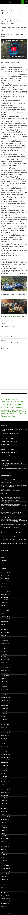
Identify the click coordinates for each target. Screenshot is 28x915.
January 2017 (4, 613)
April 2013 (3, 719)
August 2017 (4, 599)
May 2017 (3, 605)
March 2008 (3, 863)
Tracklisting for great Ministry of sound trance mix (12, 436)
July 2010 (3, 800)
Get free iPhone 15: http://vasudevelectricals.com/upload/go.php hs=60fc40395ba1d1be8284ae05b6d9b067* (11, 504)
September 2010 (4, 795)
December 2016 (4, 616)
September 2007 (4, 876)
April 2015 (3, 654)
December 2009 (4, 814)
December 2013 (4, 697)
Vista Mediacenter (4, 416)
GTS (22, 401)
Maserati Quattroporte (5, 410)
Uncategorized (4, 7)
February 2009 (4, 838)
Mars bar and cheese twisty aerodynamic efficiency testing (14, 521)
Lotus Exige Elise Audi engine (14, 408)
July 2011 (3, 768)
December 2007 (4, 868)
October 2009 (4, 819)
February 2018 (4, 589)
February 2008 (4, 865)
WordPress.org (4, 562)
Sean (2, 482)
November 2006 (4, 901)
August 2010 (4, 797)
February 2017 (4, 610)
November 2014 (4, 667)
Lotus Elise (3, 407)
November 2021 (4, 572)
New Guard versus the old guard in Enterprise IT (12, 463)
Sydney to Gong (7, 415)
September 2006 (4, 906)
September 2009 (4, 822)
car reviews (16, 399)
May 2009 (3, 833)
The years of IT (8, 482)
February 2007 (4, 895)
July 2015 (3, 646)
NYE (10, 410)
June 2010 (3, 803)
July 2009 (3, 827)
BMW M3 (11, 399)
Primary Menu (26, 2)
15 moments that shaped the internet (9, 433)
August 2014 (4, 675)
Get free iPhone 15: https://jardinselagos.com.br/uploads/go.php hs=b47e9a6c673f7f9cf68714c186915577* (11, 497)
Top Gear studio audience (20, 415)
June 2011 (3, 770)
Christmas (4, 401)
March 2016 (3, 629)
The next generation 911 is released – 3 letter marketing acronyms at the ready (13, 540)
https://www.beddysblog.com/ (8, 532)
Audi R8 (11, 397)
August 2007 (4, 879)
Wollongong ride (5, 460)
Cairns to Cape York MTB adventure (9, 441)
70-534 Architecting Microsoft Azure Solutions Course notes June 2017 (13, 507)
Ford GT (19, 401)
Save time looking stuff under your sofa (10, 465)
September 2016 (4, 621)
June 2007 (3, 884)
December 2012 (4, 730)
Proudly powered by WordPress (7, 913)
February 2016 (4, 632)
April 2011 (3, 776)
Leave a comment (17, 15)
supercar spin (21, 413)
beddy (11, 15)
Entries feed (3, 557)
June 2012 (3, 741)
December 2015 (4, 637)
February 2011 (4, 781)
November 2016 (4, 618)
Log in (2, 554)
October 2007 (4, 873)
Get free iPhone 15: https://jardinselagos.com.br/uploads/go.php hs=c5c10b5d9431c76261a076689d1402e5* (11, 491)
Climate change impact (6, 457)
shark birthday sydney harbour (6, 413)
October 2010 (4, 792)
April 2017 (3, 608)
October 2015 (4, 643)
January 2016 (4, 635)
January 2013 (4, 727)
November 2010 (4, 789)
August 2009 (4, 825)
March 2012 (3, 746)
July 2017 (3, 602)
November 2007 (4, 871)
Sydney (2, 415)
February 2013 (4, 724)
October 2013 (4, 703)
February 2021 (4, 575)
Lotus (25, 406)
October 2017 (4, 594)
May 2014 (3, 684)
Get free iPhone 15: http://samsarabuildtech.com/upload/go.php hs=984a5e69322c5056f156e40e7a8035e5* (11, 519)
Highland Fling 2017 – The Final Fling (9, 452)
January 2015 (4, 662)
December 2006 (4, 898)
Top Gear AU (14, 415)
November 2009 (4, 816)
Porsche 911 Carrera (19, 410)
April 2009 (3, 835)
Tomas (2, 539)
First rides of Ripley (5, 455)
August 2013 (4, 708)
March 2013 (3, 722)
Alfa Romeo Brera (4, 397)
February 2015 (4, 659)
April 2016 (3, 627)
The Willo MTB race (5, 444)
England (14, 401)
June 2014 (3, 681)
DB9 (8, 401)
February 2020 (4, 578)
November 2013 (4, 700)
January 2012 (4, 751)
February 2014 (4, 692)
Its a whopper (4, 446)
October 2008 (4, 846)
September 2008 (4, 849)
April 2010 (3, 806)
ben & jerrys (5, 400)
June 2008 (3, 854)
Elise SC (10, 401)
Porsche (13, 410)
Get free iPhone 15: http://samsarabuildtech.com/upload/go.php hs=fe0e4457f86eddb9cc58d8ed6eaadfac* (11, 512)
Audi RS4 (15, 398)
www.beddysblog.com (7, 2)
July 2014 (3, 678)
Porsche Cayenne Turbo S (22, 411)
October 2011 (4, 759)
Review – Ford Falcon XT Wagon (18, 524)
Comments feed (4, 560)
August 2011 (4, 765)
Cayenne (20, 399)
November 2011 (4, 757)
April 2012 (3, 743)
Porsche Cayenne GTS (14, 411)
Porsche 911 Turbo (5, 411)
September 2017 (4, 597)
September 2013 (4, 705)
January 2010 (4, 811)
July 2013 (3, 711)
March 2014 (3, 689)
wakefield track (10, 416)
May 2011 (3, 773)
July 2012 (3, 738)
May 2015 (3, 651)
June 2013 (3, 713)
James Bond (14, 404)
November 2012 (4, 732)
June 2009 (3, 830)
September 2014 (4, 673)
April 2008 (3, 860)
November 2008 (4, 844)
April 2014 (3, 686)
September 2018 (4, 580)
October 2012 (4, 735)
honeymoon (6, 404)
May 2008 (3, 857)
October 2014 (4, 670)
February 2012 (4, 749)
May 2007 (3, 887)
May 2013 (3, 716)
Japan (19, 404)
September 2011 (4, 762)
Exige (17, 401)
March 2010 (3, 808)
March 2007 (3, 892)
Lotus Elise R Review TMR (11, 407)
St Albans (14, 413)
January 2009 (4, 841)
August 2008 (4, 852)
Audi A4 (8, 397)
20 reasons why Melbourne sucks (13, 479)
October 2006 (4, 903)
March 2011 (3, 778)
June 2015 (3, 648)
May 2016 (3, 624)
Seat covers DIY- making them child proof (10, 341)
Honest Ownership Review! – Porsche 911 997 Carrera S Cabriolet (14, 486)
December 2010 (4, 787)
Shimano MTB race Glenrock (7, 449)
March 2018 (3, 586)
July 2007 (3, 882)
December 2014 (4, 665)
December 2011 (4, 754)
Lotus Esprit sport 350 (20, 407)
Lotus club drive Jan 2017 (7, 335)
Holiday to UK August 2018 (7, 438)
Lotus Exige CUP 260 (4, 408)
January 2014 (4, 694)
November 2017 (4, 591)
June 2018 (3, 583)
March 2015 (3, 656)
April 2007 (3, 890)
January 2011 (4, 784)
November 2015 (4, 640)
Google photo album (14, 316)
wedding (15, 416)
